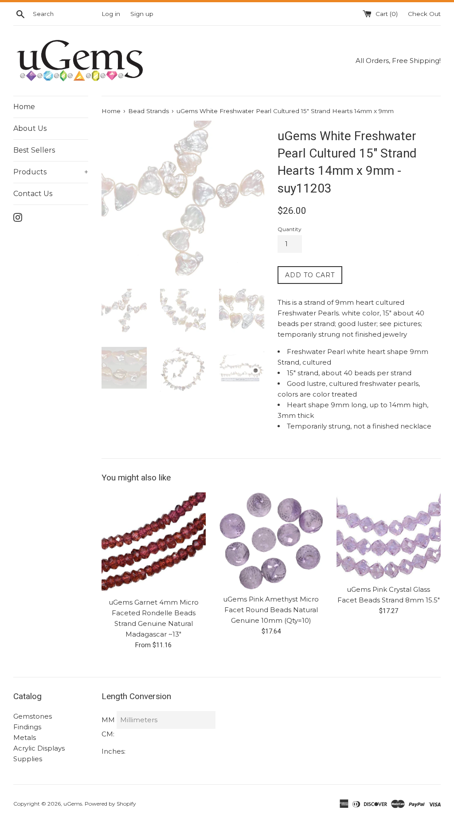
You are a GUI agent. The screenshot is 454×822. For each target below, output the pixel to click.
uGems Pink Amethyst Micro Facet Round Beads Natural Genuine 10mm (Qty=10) (271, 610)
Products (50, 172)
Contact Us (32, 193)
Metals (24, 737)
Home (24, 106)
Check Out (424, 13)
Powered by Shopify (110, 803)
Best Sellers (34, 150)
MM (108, 720)
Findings (27, 727)
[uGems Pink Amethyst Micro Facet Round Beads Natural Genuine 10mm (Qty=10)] (271, 541)
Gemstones (32, 716)
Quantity (289, 229)
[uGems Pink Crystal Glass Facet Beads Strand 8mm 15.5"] (389, 536)
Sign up (141, 13)
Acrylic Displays (39, 748)
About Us (30, 128)
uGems (72, 803)
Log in (111, 13)
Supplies (27, 759)
